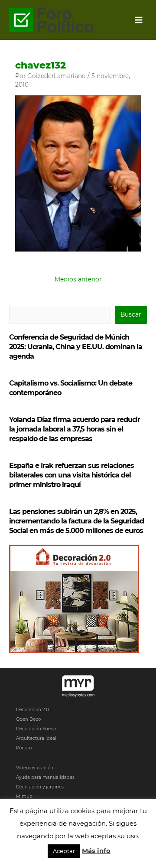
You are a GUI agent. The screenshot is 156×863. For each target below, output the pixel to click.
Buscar (130, 314)
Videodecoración (34, 768)
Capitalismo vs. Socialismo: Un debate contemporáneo (70, 388)
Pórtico (24, 748)
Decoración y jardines (40, 787)
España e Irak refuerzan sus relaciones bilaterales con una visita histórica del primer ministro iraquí (71, 475)
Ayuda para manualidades (45, 777)
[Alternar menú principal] (139, 20)
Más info (96, 851)
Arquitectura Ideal (36, 738)
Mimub (24, 796)
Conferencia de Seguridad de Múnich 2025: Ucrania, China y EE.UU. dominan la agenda (75, 346)
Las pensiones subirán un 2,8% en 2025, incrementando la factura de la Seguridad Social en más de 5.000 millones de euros (76, 521)
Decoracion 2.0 (32, 710)
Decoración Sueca (36, 729)
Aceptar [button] (64, 850)
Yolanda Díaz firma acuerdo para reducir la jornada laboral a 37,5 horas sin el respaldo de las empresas (74, 429)
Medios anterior (78, 279)
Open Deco (28, 719)
